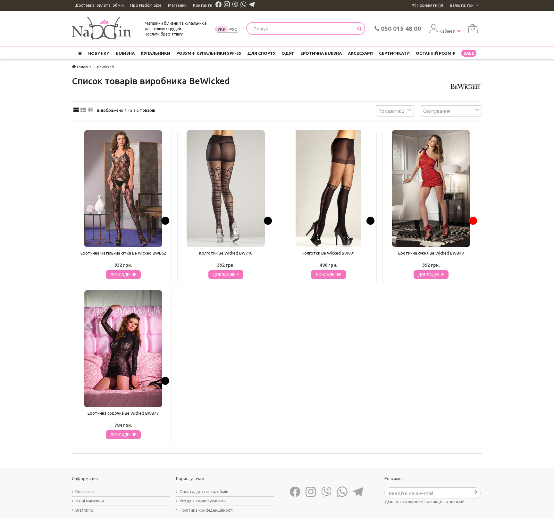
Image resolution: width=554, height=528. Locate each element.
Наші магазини (89, 501)
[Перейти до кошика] (472, 29)
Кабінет (447, 31)
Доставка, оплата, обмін (99, 5)
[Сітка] (76, 110)
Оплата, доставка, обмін (204, 491)
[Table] (90, 110)
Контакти (202, 5)
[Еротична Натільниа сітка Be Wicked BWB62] (123, 188)
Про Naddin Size (146, 5)
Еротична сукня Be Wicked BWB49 (431, 253)
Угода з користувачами (203, 501)
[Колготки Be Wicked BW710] (226, 188)
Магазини (177, 5)
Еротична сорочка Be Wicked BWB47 (123, 413)
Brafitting (84, 510)
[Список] (83, 110)
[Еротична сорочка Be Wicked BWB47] (123, 348)
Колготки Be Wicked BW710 (225, 253)
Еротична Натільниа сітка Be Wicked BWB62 (123, 253)
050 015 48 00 (400, 28)
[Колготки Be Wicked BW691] (328, 188)
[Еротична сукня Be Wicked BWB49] (431, 188)
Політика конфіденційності (206, 510)
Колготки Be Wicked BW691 (328, 253)
